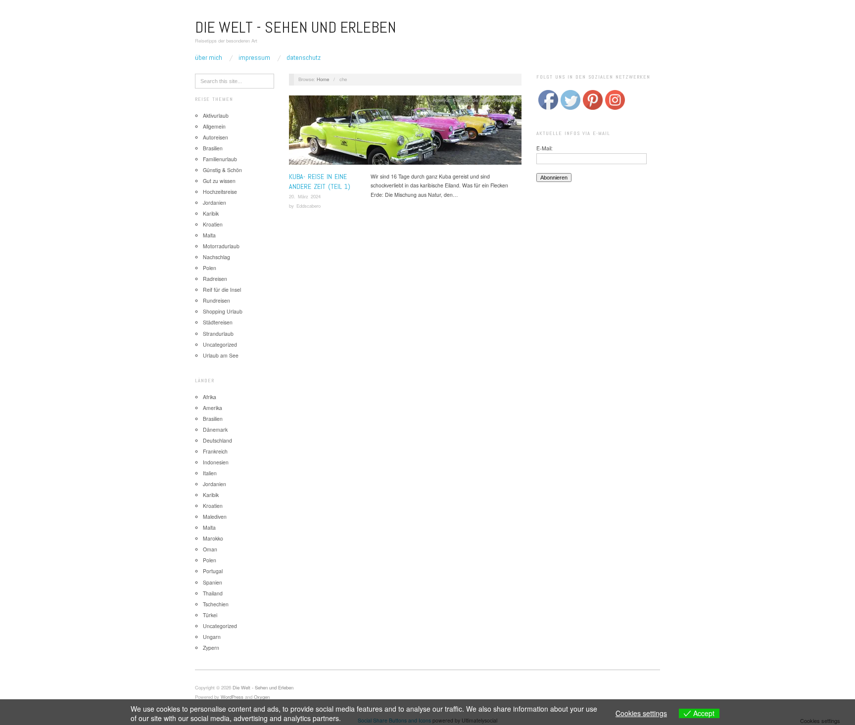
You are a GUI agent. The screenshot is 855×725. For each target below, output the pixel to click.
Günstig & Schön (222, 170)
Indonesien (216, 462)
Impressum (254, 57)
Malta (209, 235)
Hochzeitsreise (220, 191)
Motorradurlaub (221, 246)
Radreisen (215, 278)
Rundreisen (216, 300)
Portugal (213, 571)
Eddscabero (308, 205)
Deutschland (217, 440)
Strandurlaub (218, 333)
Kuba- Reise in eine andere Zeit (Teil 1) (319, 181)
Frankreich (215, 451)
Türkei (210, 615)
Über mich (208, 57)
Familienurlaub (220, 159)
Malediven (215, 516)
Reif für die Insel (222, 289)
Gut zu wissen (219, 180)
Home (323, 79)
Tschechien (216, 604)
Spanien (212, 582)
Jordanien (214, 202)
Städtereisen (218, 322)
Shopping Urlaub (222, 311)
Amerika (212, 407)
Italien (210, 473)
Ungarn (212, 636)
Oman (210, 549)
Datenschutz (303, 57)
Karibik (211, 213)
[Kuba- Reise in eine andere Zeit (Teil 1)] (405, 132)
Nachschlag (216, 257)
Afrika (209, 397)
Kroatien (213, 224)
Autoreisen (215, 137)
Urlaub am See (220, 355)
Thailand (213, 593)
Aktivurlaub (216, 115)
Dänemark (215, 429)
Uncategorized (220, 344)
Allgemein (214, 126)
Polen (209, 268)
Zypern (211, 647)
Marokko (213, 538)
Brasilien (213, 148)
